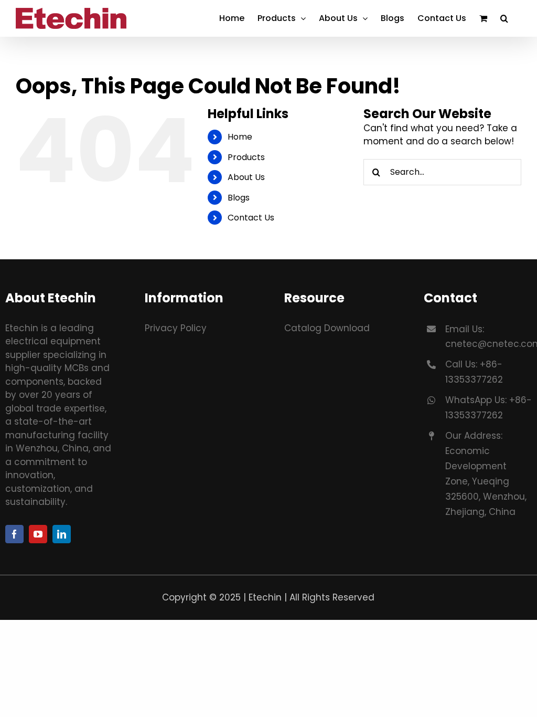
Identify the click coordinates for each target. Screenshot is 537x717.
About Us (246, 177)
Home (240, 137)
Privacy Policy (176, 328)
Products (246, 157)
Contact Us (251, 218)
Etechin (265, 597)
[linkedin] (61, 534)
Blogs (239, 198)
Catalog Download (327, 328)
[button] (504, 18)
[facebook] (14, 534)
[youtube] (38, 534)
